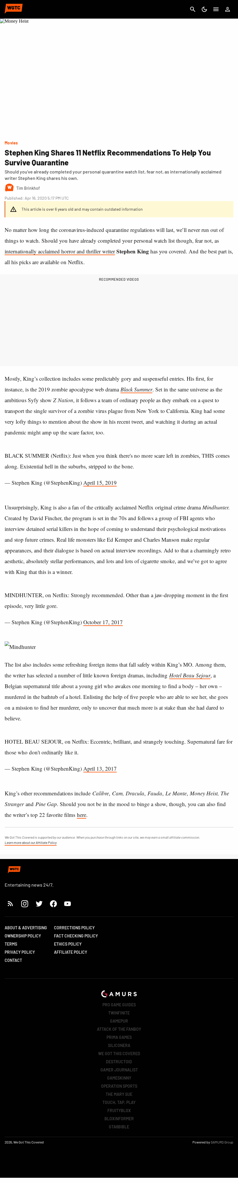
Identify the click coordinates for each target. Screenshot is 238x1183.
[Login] (227, 9)
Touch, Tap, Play (119, 1102)
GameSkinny (119, 1077)
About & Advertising (26, 927)
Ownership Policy (23, 935)
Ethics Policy (68, 944)
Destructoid (119, 1061)
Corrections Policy (74, 927)
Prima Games (119, 1037)
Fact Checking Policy (76, 935)
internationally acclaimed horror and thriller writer (60, 251)
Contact (13, 960)
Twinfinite (119, 1012)
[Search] (193, 9)
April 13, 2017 (100, 768)
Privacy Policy (20, 952)
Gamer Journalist (119, 1069)
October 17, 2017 (103, 622)
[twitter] (39, 904)
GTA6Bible (119, 1126)
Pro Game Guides (119, 1004)
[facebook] (53, 904)
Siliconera (119, 1045)
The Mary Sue (119, 1094)
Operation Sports (119, 1086)
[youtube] (68, 904)
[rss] (10, 904)
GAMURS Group (222, 1142)
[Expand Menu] (216, 9)
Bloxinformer (119, 1118)
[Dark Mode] (204, 9)
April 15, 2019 (100, 482)
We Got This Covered (119, 1053)
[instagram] (24, 904)
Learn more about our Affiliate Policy (31, 842)
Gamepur (119, 1021)
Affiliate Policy (70, 952)
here (81, 814)
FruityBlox (119, 1110)
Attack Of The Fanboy (119, 1029)
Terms (11, 944)
